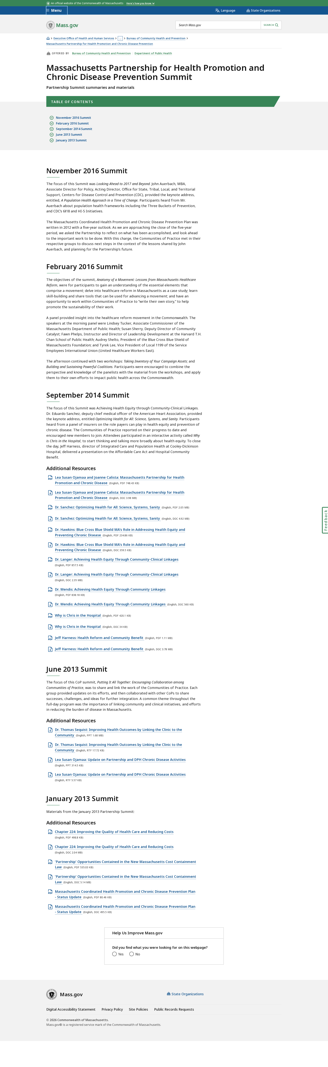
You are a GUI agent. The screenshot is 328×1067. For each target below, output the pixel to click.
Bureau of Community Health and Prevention (156, 38)
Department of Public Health (153, 53)
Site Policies (138, 1009)
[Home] (48, 38)
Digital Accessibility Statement (70, 1009)
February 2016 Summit (72, 123)
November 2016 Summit (73, 118)
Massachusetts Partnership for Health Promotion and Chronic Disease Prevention (99, 44)
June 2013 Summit (69, 134)
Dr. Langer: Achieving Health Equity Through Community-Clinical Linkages (116, 559)
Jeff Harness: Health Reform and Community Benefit (99, 637)
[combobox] (228, 25)
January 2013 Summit (71, 140)
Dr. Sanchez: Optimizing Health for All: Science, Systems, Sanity (108, 507)
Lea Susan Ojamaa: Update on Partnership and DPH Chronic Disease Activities (120, 759)
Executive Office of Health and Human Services (84, 38)
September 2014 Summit (74, 129)
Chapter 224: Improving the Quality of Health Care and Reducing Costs (114, 831)
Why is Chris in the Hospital (78, 615)
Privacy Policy (112, 1009)
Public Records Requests (174, 1009)
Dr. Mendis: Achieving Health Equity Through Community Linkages (110, 589)
